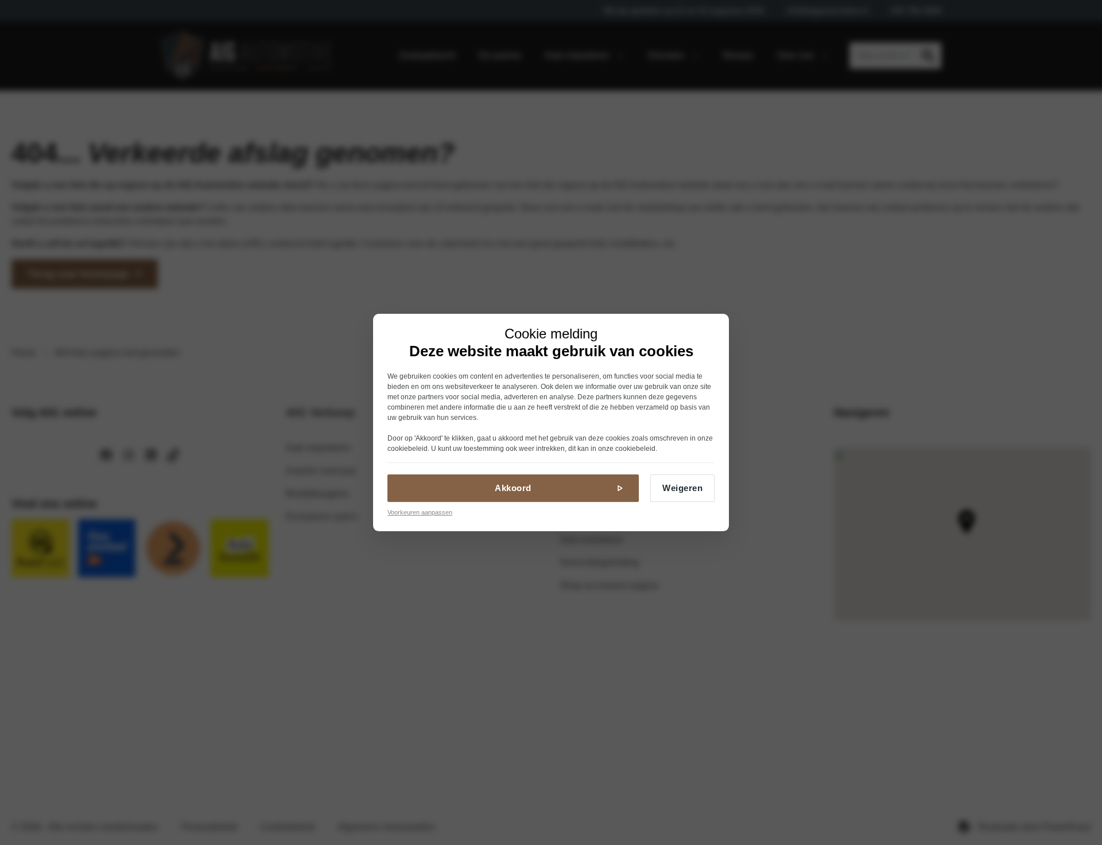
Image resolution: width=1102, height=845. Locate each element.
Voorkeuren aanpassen (419, 512)
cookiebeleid (407, 449)
